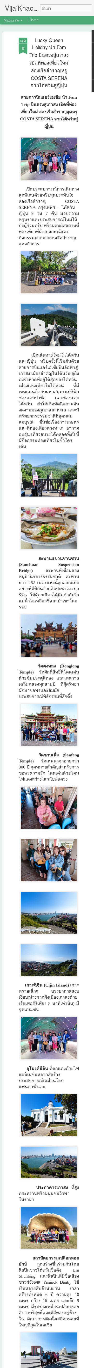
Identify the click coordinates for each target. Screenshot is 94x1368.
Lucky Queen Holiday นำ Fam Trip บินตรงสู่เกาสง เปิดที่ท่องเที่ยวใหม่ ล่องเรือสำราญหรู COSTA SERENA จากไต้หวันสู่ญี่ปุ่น (49, 62)
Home (34, 19)
